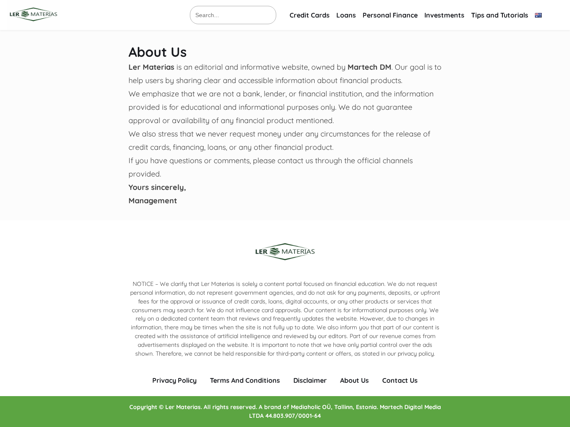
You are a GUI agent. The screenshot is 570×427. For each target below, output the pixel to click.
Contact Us (400, 380)
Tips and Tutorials (499, 15)
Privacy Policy (174, 380)
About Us (354, 380)
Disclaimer (310, 380)
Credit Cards (310, 15)
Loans (346, 15)
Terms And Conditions (245, 380)
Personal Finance (390, 15)
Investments (444, 15)
